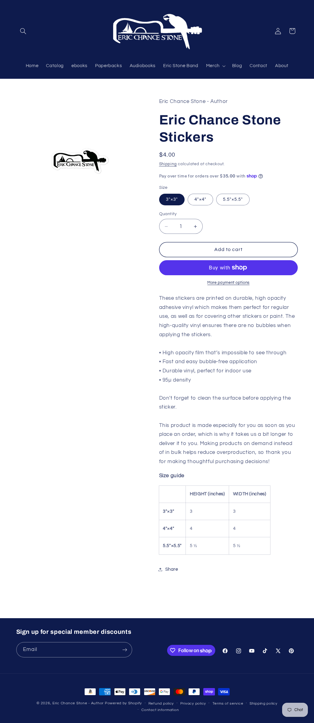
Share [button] (171, 569)
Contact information (160, 710)
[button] (23, 31)
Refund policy (161, 703)
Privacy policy (193, 703)
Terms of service (228, 703)
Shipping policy (264, 703)
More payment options (228, 283)
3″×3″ (172, 199)
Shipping (168, 164)
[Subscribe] (124, 649)
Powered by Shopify (123, 703)
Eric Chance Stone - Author (78, 703)
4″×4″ (200, 199)
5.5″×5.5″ (233, 199)
